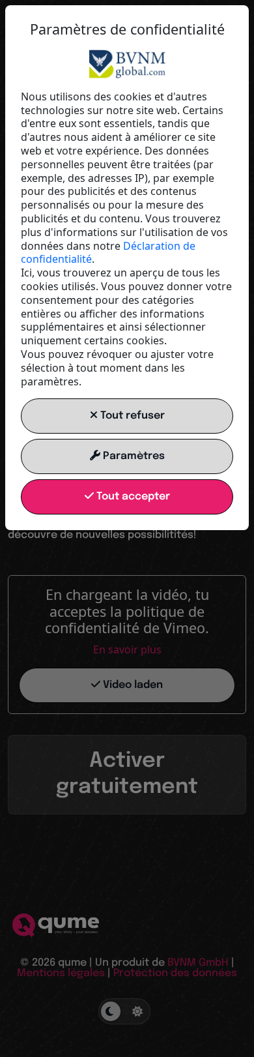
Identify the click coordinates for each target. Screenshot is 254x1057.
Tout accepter (132, 496)
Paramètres (132, 456)
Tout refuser (131, 415)
